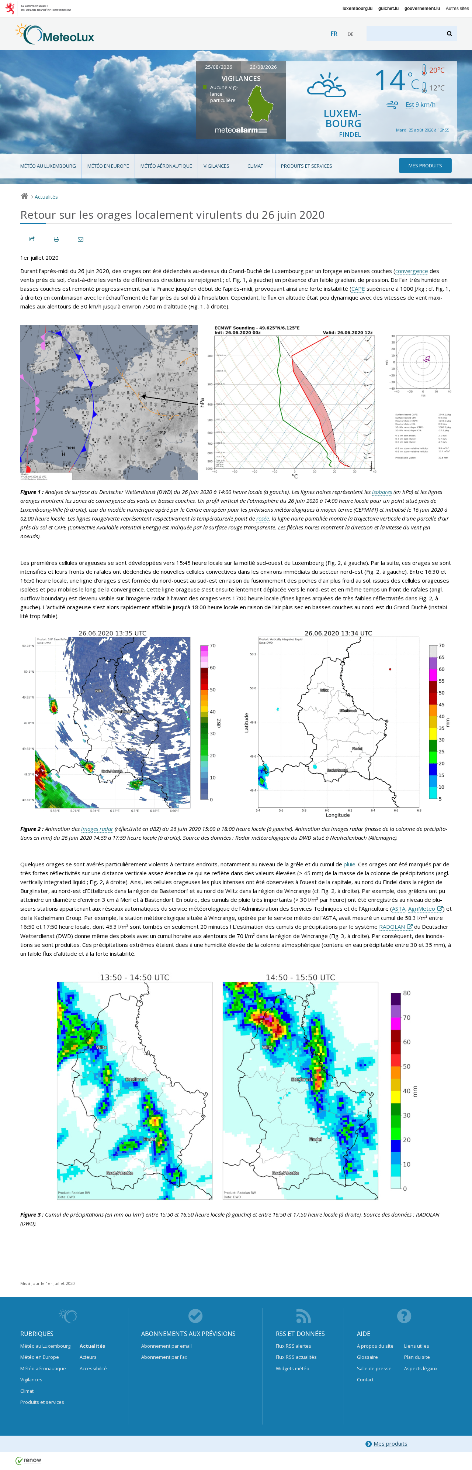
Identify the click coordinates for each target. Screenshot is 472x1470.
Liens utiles (416, 1346)
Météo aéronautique (166, 166)
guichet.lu (388, 8)
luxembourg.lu (357, 8)
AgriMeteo (421, 908)
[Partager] (32, 239)
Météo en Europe (108, 166)
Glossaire (367, 1357)
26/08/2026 (263, 67)
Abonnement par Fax (164, 1357)
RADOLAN (392, 926)
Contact (365, 1379)
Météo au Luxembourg (48, 166)
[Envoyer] (81, 239)
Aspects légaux (421, 1368)
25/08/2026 (218, 67)
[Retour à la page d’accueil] (55, 41)
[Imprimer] (57, 239)
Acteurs (88, 1357)
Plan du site (417, 1357)
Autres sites (457, 8)
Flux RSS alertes (293, 1346)
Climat (255, 166)
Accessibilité (93, 1368)
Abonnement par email (166, 1346)
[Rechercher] (450, 33)
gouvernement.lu (422, 8)
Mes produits (390, 1443)
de (350, 34)
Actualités (46, 196)
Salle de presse (374, 1368)
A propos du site (375, 1346)
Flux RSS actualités (296, 1357)
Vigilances (216, 166)
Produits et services (306, 166)
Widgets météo (292, 1368)
